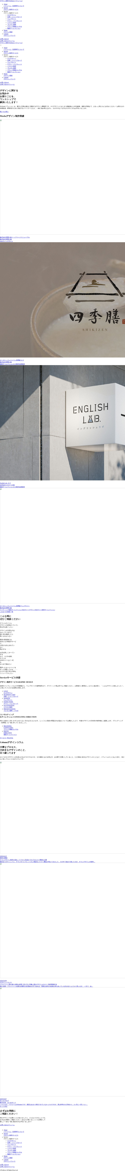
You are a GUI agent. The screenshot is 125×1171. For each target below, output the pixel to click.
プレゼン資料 (11, 24)
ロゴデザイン (11, 15)
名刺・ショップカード (14, 17)
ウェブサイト (11, 19)
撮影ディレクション (13, 28)
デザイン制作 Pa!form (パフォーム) (11, 1)
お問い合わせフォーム (7, 41)
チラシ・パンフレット (14, 21)
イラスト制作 (11, 22)
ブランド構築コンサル (14, 26)
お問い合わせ (4, 39)
